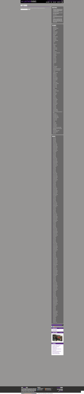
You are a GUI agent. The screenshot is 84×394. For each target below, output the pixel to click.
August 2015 (55, 290)
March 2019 (54, 242)
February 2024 (55, 173)
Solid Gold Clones (55, 110)
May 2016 (54, 279)
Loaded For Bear (55, 72)
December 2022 (55, 190)
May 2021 (54, 210)
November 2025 (55, 147)
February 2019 (55, 243)
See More (61, 332)
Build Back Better (55, 36)
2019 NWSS (54, 29)
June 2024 (54, 168)
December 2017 (55, 260)
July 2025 (54, 152)
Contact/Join (59, 2)
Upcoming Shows (55, 131)
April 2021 (54, 211)
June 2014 (54, 307)
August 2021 (55, 206)
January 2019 (55, 244)
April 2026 (54, 141)
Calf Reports (54, 39)
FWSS (54, 50)
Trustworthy (54, 123)
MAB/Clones (54, 73)
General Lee (54, 51)
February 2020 (55, 228)
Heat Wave (54, 57)
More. (35, 391)
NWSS (54, 88)
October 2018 (55, 248)
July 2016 (54, 276)
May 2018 (54, 254)
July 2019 (54, 237)
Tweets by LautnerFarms (54, 330)
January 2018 (55, 259)
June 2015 (54, 292)
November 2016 (55, 271)
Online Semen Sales (56, 90)
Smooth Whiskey (55, 109)
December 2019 (55, 231)
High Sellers (54, 2)
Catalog (54, 41)
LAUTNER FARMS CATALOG (56, 345)
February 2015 (55, 297)
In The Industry (55, 66)
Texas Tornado (55, 118)
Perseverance (55, 93)
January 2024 (55, 174)
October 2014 (55, 302)
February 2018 (55, 258)
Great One (54, 56)
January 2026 (55, 145)
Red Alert (54, 95)
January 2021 (55, 215)
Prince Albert (55, 94)
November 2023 (55, 177)
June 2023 (54, 183)
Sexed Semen (55, 100)
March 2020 (54, 227)
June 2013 (54, 318)
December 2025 (55, 146)
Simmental (54, 105)
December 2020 (55, 216)
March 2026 (54, 142)
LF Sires (54, 71)
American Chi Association (56, 351)
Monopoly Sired (55, 82)
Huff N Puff (54, 62)
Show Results (55, 104)
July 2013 (54, 317)
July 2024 (54, 167)
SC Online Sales (55, 99)
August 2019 (55, 236)
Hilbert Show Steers (56, 353)
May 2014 (54, 308)
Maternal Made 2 (55, 78)
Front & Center (55, 47)
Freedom (54, 46)
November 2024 (55, 162)
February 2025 (55, 158)
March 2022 (54, 201)
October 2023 (55, 178)
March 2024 (54, 172)
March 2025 (54, 157)
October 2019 (55, 233)
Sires (51, 2)
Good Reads (55, 55)
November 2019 (55, 232)
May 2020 (54, 225)
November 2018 (55, 247)
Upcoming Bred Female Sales (57, 127)
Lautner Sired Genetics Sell (57, 68)
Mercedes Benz (55, 79)
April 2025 (54, 156)
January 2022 (55, 204)
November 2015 (55, 286)
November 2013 (55, 312)
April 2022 (54, 200)
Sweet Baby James (55, 116)
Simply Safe (54, 106)
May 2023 (54, 184)
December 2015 (55, 285)
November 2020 (55, 217)
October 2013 (55, 313)
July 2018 (54, 252)
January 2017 (55, 269)
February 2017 (55, 268)
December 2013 (55, 311)
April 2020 (54, 226)
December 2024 (55, 161)
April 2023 (54, 185)
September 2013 (55, 314)
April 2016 (54, 280)
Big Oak (54, 35)
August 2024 (55, 166)
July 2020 (54, 222)
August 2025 (55, 151)
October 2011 (55, 322)
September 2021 (55, 205)
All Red (54, 30)
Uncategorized (55, 124)
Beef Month (54, 34)
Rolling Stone (55, 98)
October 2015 (55, 287)
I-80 (53, 63)
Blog (62, 2)
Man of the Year (55, 77)
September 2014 (55, 303)
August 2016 (55, 275)
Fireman (54, 45)
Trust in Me (54, 122)
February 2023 (55, 188)
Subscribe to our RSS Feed (48, 388)
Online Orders (48, 2)
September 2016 (55, 274)
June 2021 (54, 209)
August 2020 (55, 221)
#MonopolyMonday (55, 28)
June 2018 (54, 253)
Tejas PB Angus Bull (55, 117)
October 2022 (55, 193)
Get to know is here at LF (56, 52)
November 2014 (55, 301)
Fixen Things (55, 14)
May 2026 (54, 140)
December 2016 (55, 270)
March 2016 (54, 281)
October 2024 (55, 163)
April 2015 (54, 295)
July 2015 (54, 291)
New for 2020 (55, 84)
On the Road (55, 89)
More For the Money (56, 83)
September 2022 (55, 194)
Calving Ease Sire (55, 40)
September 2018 (55, 249)
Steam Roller (55, 113)
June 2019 (54, 238)
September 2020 (55, 220)
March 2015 (54, 296)
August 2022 (55, 195)
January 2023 (55, 189)
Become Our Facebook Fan (40, 388)
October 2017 (55, 263)
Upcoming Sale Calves (56, 130)
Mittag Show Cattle (55, 352)
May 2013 (54, 319)
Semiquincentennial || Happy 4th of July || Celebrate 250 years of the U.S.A (58, 17)
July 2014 (54, 306)
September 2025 (55, 150)
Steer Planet (54, 347)
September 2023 (55, 179)
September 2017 (55, 264)
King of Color (55, 67)
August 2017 (55, 265)
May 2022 (54, 199)
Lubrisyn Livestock (55, 346)
